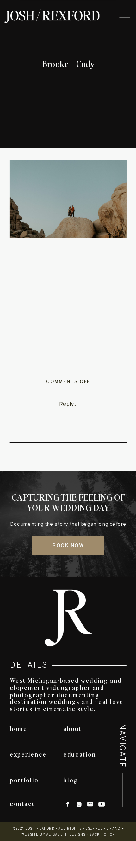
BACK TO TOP (102, 835)
